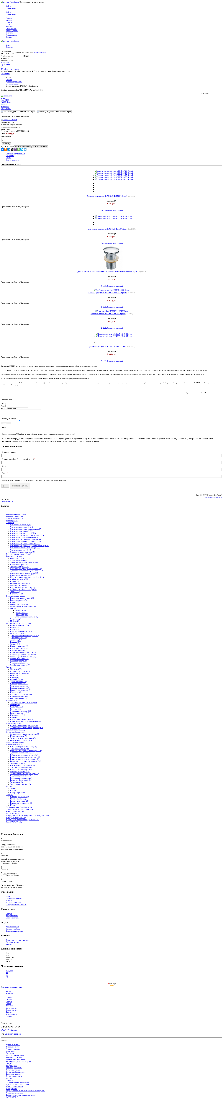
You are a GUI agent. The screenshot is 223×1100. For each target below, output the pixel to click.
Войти (8, 6)
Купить (104, 210)
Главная (9, 18)
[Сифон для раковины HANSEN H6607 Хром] (114, 216)
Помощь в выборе (13, 929)
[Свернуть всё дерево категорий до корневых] (2, 510)
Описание (10, 156)
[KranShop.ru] (10, 2)
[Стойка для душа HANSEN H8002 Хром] (18, 111)
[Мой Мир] (8, 149)
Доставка (9, 27)
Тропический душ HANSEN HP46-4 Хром (107, 346)
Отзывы (9, 37)
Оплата (8, 24)
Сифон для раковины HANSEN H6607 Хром (107, 229)
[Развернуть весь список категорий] (4, 510)
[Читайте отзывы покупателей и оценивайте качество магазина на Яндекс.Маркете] (113, 985)
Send (5, 485)
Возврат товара (12, 916)
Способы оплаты (12, 918)
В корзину (5, 62)
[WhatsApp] (18, 149)
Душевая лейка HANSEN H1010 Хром (107, 313)
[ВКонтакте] (2, 149)
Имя (2, 404)
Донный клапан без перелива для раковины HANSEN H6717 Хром (107, 271)
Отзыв (8, 158)
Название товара (9, 452)
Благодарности (11, 35)
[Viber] (15, 149)
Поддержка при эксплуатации (18, 940)
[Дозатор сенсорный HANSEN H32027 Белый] (114, 171)
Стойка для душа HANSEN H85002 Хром (107, 292)
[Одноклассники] (5, 149)
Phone (5, 473)
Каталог (9, 20)
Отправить (6, 423)
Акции (8, 45)
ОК (7, 975)
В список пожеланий (115, 210)
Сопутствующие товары (15, 154)
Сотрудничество (12, 942)
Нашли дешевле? (12, 160)
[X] (12, 149)
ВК (7, 973)
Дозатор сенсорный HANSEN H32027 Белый (107, 196)
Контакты (9, 33)
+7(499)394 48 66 (9, 1030)
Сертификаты (11, 29)
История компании (13, 902)
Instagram (9, 971)
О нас (8, 896)
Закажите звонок (39, 52)
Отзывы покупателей (14, 898)
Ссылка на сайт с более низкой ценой (18, 459)
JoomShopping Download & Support (213, 497)
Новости (9, 900)
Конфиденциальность (14, 931)
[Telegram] (25, 149)
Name (4, 466)
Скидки (9, 22)
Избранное (5, 74)
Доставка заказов (12, 927)
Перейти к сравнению (10, 69)
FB (7, 977)
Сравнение (5, 65)
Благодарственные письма (16, 905)
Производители (12, 31)
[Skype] (21, 149)
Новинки (9, 47)
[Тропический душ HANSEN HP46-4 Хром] (114, 334)
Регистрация (11, 8)
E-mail (3, 406)
